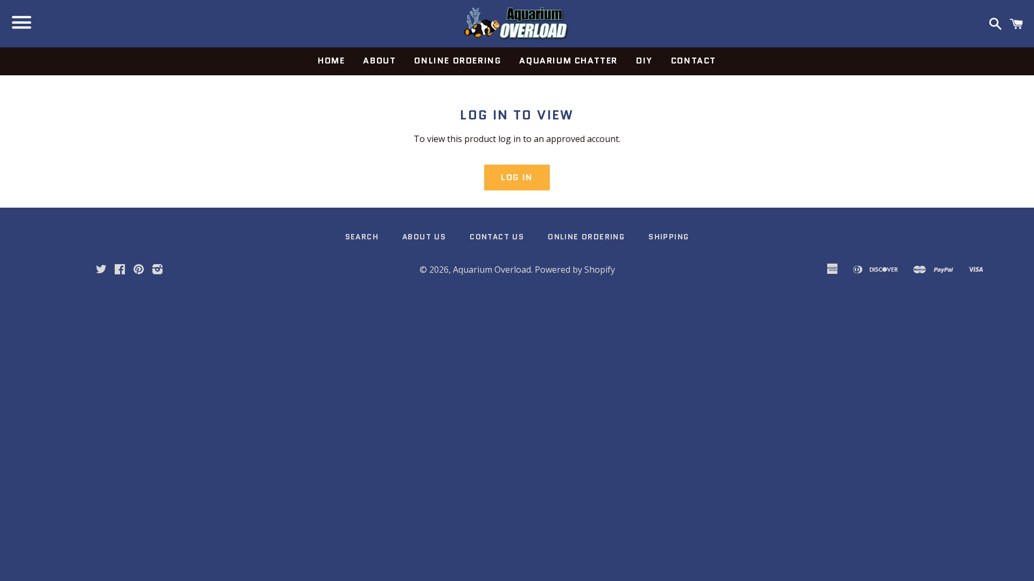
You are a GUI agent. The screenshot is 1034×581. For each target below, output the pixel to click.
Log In (517, 177)
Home (331, 60)
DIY (644, 60)
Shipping (668, 236)
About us (424, 236)
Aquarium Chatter (568, 60)
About (379, 60)
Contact (693, 60)
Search (362, 236)
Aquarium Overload (492, 269)
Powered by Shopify (575, 269)
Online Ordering (457, 60)
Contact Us (497, 236)
